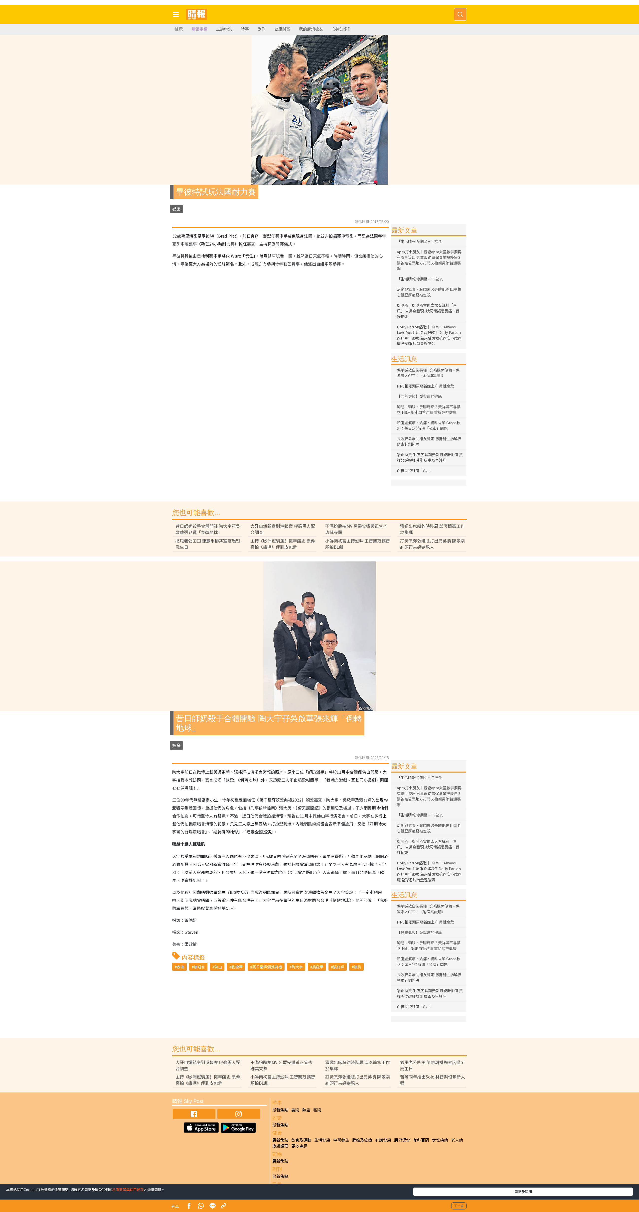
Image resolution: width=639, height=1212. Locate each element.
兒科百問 (421, 1140)
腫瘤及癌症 (362, 1140)
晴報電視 (199, 29)
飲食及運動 (301, 1140)
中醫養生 (341, 1140)
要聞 (295, 1110)
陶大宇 (297, 966)
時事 (245, 29)
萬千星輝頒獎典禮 (267, 966)
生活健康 (322, 1140)
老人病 (457, 1140)
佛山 (218, 966)
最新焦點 (280, 1110)
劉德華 (237, 966)
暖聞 (317, 1110)
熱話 (306, 1110)
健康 (179, 29)
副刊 (262, 29)
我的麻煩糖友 (311, 29)
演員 (357, 966)
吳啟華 (317, 966)
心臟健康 (383, 1140)
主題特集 (224, 29)
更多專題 (299, 1146)
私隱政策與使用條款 (128, 1189)
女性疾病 (440, 1140)
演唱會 (199, 966)
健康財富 (282, 29)
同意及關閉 (523, 1191)
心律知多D (341, 29)
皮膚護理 (280, 1146)
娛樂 (176, 209)
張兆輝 (338, 966)
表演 (180, 966)
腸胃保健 (402, 1140)
